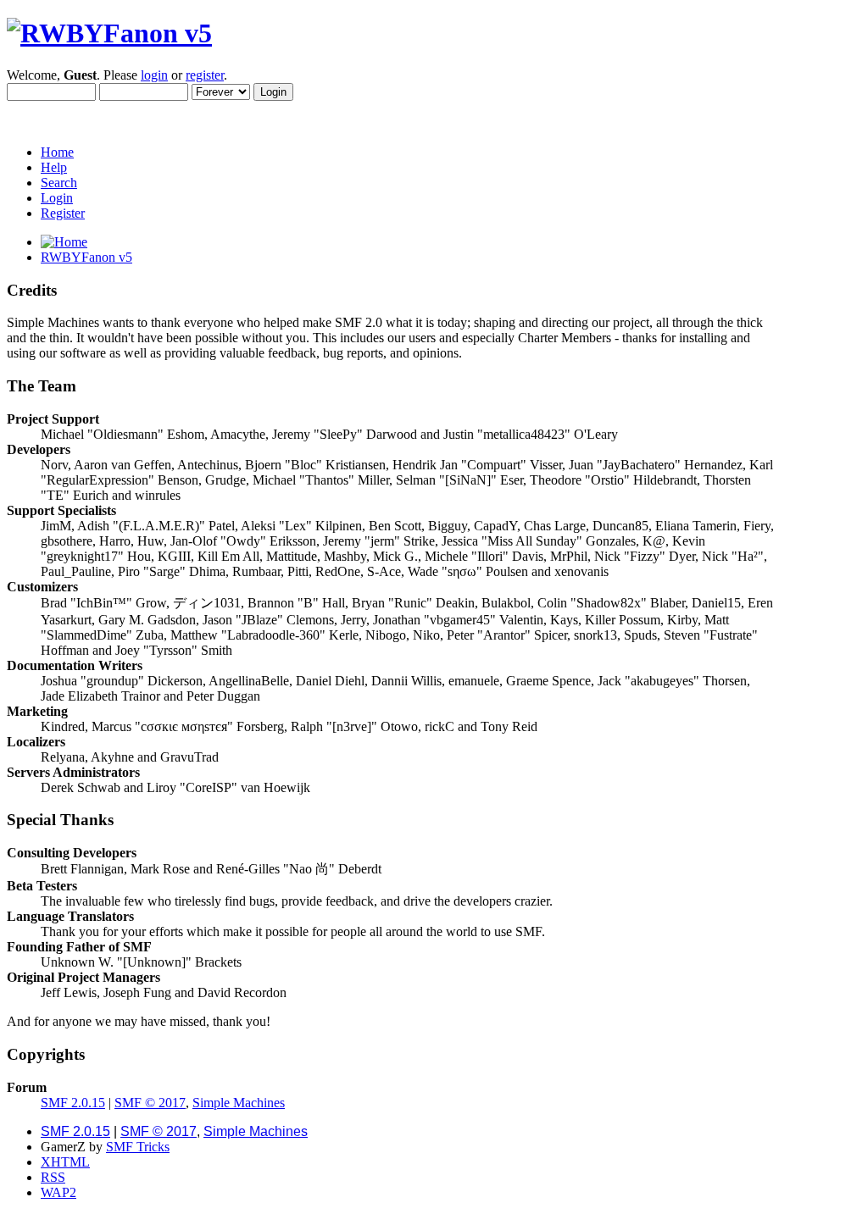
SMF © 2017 (150, 1102)
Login (57, 198)
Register (63, 213)
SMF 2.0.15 (73, 1102)
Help (54, 167)
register (205, 75)
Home (57, 152)
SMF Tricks (138, 1146)
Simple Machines (238, 1102)
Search (59, 182)
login (154, 75)
